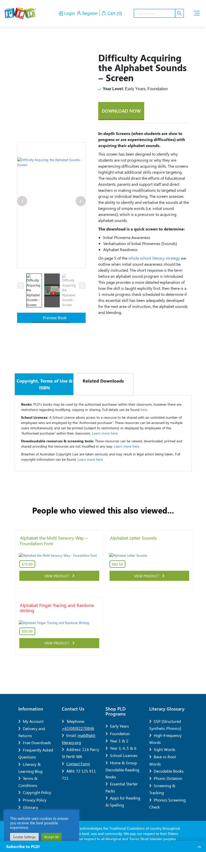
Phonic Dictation (168, 778)
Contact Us (73, 709)
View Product (58, 576)
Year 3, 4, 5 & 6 (123, 748)
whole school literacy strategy (154, 258)
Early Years (119, 726)
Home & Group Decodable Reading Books (122, 769)
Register (89, 13)
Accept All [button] (51, 837)
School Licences (123, 755)
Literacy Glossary (166, 709)
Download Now (121, 111)
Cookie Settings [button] (24, 837)
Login (69, 13)
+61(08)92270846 (78, 728)
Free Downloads (37, 742)
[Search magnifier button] (179, 13)
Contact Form (78, 763)
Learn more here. (105, 433)
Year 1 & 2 (119, 740)
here (143, 409)
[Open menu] (197, 13)
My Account (33, 721)
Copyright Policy (37, 792)
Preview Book (54, 317)
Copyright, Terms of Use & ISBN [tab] (45, 384)
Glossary (30, 807)
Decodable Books (169, 771)
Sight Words (164, 749)
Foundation (120, 733)
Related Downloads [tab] (103, 381)
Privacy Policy (34, 799)
